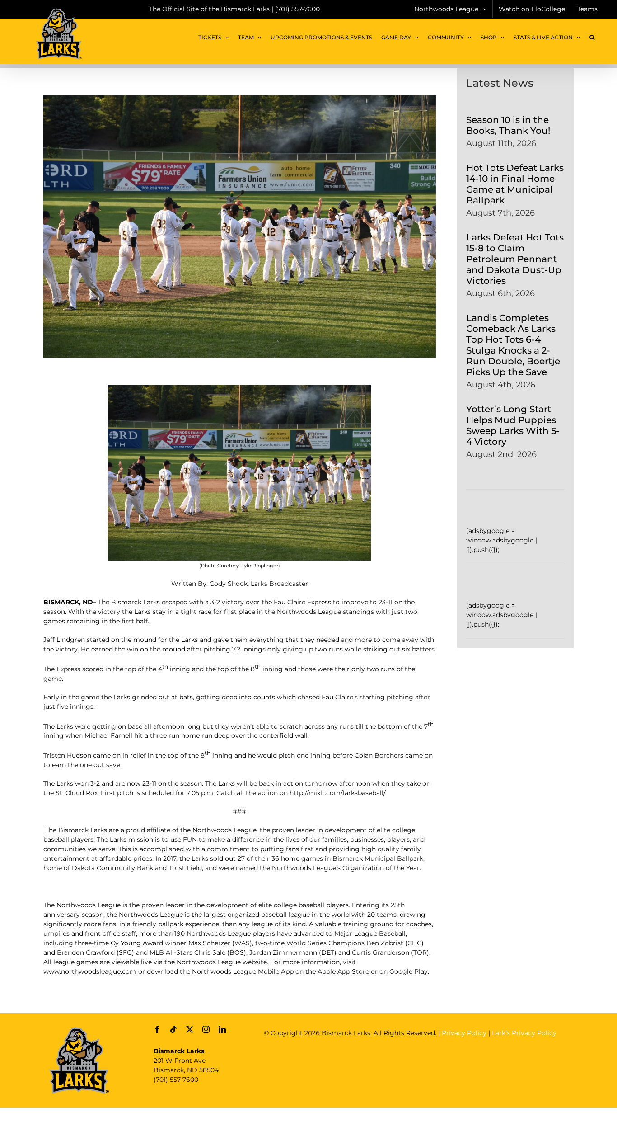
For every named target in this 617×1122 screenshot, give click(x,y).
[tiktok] (173, 1029)
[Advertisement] (428, 1064)
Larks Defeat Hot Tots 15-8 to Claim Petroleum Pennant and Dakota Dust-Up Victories (515, 259)
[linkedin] (222, 1029)
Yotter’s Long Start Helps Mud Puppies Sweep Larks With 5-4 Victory (513, 425)
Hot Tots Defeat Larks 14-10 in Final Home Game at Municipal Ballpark (515, 184)
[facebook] (157, 1029)
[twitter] (189, 1029)
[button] (591, 38)
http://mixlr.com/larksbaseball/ (337, 793)
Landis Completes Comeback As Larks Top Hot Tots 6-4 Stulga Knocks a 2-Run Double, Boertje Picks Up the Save (513, 344)
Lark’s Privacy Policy (524, 1033)
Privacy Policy (464, 1033)
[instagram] (206, 1029)
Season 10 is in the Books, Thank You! (508, 125)
